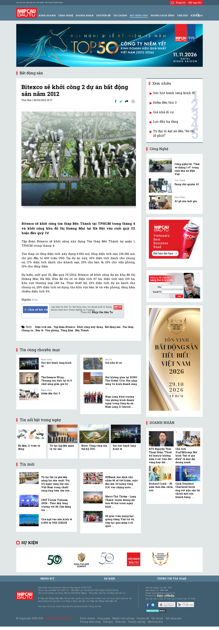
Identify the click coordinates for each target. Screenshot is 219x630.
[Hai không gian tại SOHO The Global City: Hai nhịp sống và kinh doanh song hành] (93, 378)
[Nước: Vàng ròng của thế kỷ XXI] (94, 433)
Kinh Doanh (47, 15)
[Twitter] (120, 101)
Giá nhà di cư (113, 362)
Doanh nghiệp (136, 621)
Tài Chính (120, 15)
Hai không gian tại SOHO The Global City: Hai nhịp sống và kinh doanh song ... (121, 382)
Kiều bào (120, 621)
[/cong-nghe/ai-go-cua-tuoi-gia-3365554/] (160, 202)
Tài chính (157, 618)
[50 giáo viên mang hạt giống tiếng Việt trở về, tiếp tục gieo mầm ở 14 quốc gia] (93, 517)
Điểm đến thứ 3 (50, 393)
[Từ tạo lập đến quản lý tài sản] (63, 433)
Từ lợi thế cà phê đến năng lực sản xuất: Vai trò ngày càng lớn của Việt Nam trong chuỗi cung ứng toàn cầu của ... (56, 483)
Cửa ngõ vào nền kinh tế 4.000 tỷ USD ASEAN (56, 521)
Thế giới (182, 15)
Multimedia (155, 621)
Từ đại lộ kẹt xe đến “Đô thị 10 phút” (174, 133)
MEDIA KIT (47, 578)
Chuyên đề (103, 15)
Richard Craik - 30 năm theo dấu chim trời (161, 487)
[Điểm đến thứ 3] (29, 394)
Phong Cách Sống (162, 15)
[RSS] (126, 101)
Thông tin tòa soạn (171, 578)
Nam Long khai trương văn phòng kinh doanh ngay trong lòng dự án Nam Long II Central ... (119, 401)
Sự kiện (29, 542)
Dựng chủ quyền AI (187, 184)
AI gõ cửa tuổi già (186, 201)
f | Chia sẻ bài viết (36, 309)
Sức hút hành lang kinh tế (174, 93)
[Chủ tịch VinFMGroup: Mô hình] (187, 439)
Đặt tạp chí (195, 2)
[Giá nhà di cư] (93, 364)
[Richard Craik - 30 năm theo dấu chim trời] (161, 473)
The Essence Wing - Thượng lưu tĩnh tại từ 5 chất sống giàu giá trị (56, 381)
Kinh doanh (87, 618)
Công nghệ (103, 618)
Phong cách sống (90, 621)
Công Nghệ (65, 15)
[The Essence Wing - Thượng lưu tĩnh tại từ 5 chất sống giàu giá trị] (29, 378)
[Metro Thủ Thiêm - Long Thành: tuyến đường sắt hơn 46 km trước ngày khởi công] (93, 497)
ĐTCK (35, 299)
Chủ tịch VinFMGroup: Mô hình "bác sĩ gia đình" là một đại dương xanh (186, 455)
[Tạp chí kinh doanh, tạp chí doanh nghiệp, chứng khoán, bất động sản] (26, 12)
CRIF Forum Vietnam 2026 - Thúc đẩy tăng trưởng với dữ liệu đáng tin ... (56, 505)
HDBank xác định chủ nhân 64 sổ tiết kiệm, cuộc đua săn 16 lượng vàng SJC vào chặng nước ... (121, 482)
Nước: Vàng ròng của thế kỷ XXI (94, 447)
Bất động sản (139, 15)
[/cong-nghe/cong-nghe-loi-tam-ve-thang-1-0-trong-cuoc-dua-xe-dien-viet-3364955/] (160, 165)
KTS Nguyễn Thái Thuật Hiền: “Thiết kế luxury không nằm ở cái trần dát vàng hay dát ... (160, 455)
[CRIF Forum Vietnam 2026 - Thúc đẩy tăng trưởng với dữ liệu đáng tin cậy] (29, 501)
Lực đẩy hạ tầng (165, 121)
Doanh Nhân (85, 15)
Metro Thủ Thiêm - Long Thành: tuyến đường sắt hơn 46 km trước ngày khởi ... (120, 501)
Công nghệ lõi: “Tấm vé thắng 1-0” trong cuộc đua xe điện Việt (187, 169)
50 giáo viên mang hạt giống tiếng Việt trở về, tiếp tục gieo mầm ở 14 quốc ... (119, 521)
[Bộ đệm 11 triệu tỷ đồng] (31, 433)
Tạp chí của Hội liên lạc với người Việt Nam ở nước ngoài (39, 2)
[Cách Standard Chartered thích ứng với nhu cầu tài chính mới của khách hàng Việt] (187, 473)
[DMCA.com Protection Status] (156, 610)
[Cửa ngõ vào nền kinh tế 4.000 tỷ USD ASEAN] (29, 520)
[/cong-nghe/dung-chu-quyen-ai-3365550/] (160, 185)
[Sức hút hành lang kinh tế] (29, 364)
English (179, 2)
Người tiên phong (123, 618)
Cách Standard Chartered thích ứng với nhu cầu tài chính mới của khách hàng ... (187, 490)
